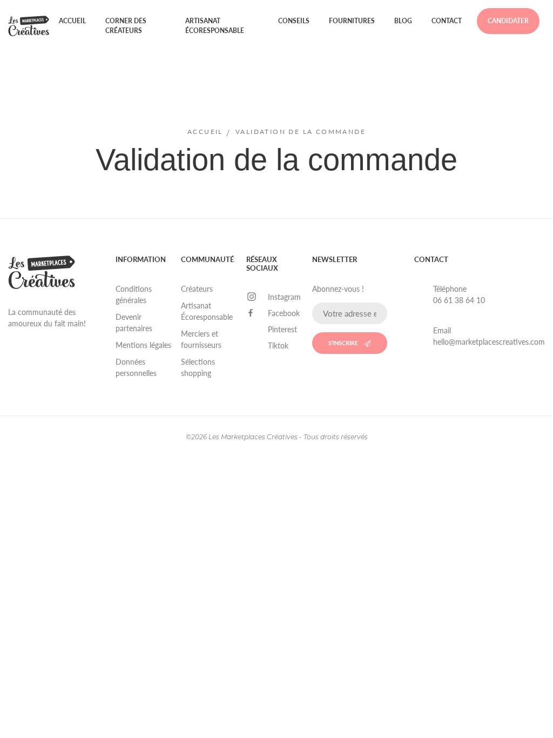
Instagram (284, 296)
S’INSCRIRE (343, 342)
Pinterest (282, 329)
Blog (403, 21)
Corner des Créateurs (125, 26)
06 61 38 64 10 (459, 300)
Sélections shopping (198, 367)
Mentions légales (143, 345)
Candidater (508, 21)
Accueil (72, 21)
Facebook (284, 313)
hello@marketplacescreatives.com (489, 341)
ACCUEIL (205, 132)
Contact (446, 21)
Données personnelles (136, 367)
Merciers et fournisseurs (201, 339)
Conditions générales (134, 294)
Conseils (293, 21)
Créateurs (197, 288)
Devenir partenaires (134, 322)
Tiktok (278, 345)
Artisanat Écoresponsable (214, 26)
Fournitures (352, 21)
